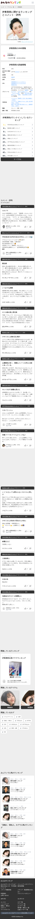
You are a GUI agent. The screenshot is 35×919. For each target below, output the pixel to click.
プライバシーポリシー (24, 893)
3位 (7, 425)
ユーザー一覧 (21, 906)
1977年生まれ (25, 724)
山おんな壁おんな (22, 91)
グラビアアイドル (8, 716)
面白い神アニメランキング (18, 808)
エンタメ (4, 656)
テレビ (9, 656)
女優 (19, 716)
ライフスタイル (5, 909)
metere (8, 608)
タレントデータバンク (27, 41)
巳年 (5, 724)
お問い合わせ (5, 895)
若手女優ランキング (16, 817)
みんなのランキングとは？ (8, 884)
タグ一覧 (20, 902)
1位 (7, 609)
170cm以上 (25, 728)
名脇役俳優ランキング (17, 871)
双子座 (29, 720)
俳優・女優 (14, 728)
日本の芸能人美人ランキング (9, 206)
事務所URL (14, 85)
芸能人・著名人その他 (25, 797)
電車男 (26, 90)
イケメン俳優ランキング (17, 790)
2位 (7, 446)
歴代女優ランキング (16, 781)
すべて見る (17, 159)
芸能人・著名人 (8, 720)
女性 (5, 728)
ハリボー (8, 424)
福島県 (13, 77)
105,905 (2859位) (21, 58)
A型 (5, 732)
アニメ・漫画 (19, 806)
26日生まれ (14, 724)
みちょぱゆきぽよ (11, 252)
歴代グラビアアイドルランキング (10, 233)
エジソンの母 (15, 93)
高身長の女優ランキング (8, 332)
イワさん (8, 444)
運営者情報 (21, 886)
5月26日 (17, 71)
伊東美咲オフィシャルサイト (18, 82)
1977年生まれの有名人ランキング (10, 406)
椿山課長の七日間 (26, 94)
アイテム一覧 (10, 7)
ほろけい (8, 226)
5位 (7, 254)
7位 (7, 227)
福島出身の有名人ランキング (9, 259)
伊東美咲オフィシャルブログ (18, 83)
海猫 (19, 94)
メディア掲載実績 (6, 889)
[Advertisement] (17, 180)
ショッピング (5, 904)
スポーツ (3, 907)
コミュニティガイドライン (25, 884)
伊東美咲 (20, 7)
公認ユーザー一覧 (23, 909)
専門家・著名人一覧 (23, 907)
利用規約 (3, 893)
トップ (2, 7)
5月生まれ (19, 720)
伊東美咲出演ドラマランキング (14, 658)
